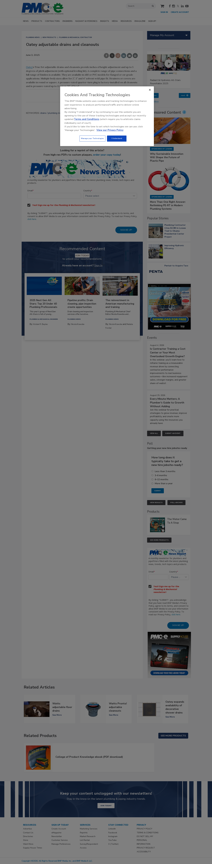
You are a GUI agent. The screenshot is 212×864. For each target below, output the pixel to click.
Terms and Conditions (86, 119)
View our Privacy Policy (109, 130)
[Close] (150, 90)
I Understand (116, 138)
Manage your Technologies (92, 138)
